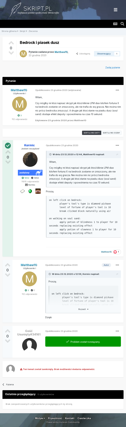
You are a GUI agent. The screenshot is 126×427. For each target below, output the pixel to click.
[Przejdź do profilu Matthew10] (23, 53)
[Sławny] (30, 191)
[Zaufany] (38, 191)
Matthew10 (89, 154)
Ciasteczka (84, 418)
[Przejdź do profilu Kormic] (30, 159)
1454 (36, 178)
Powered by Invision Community (63, 422)
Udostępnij (84, 53)
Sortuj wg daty (92, 133)
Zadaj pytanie (112, 67)
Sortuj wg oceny (111, 133)
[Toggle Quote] (50, 154)
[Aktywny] (22, 191)
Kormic (86, 274)
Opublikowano (51, 90)
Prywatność (55, 418)
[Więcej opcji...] (117, 90)
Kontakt (69, 418)
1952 (26, 178)
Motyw (39, 418)
